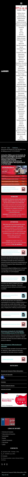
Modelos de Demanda (21, 130)
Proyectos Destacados (21, 91)
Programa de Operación (7, 374)
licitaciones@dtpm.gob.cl (14, 212)
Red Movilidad (5, 436)
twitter (24, 10)
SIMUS (3, 444)
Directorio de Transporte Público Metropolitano (12, 371)
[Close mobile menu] (21, 6)
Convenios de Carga (21, 52)
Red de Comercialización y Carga (21, 49)
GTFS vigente (21, 68)
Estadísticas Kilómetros (21, 63)
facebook (19, 10)
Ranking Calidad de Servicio (7, 385)
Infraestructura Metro (21, 86)
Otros (21, 136)
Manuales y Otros (21, 129)
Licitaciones (21, 118)
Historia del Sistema (21, 22)
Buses (21, 29)
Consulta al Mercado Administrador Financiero (21, 107)
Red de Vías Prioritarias (21, 72)
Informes (21, 123)
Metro (21, 31)
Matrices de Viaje (21, 132)
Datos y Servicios (21, 38)
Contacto (5, 456)
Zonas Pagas (21, 73)
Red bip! (4, 438)
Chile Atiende (5, 442)
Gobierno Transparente (7, 440)
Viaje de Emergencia (21, 45)
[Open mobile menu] (21, 3)
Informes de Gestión (6, 389)
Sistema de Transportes (21, 23)
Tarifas (21, 41)
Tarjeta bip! (21, 43)
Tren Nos (21, 32)
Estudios (21, 116)
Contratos (21, 114)
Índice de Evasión (21, 134)
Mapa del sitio (5, 474)
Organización (21, 20)
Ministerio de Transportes (7, 431)
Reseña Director (21, 18)
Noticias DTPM (21, 139)
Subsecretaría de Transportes (8, 434)
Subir (24, 474)
